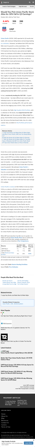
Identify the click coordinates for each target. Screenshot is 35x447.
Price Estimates (13, 267)
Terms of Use (5, 427)
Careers (4, 425)
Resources (4, 420)
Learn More (28, 443)
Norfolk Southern (18, 304)
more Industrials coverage (27, 387)
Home (3, 414)
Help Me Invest (23, 6)
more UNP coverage (28, 385)
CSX (12, 304)
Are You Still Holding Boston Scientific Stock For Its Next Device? (24, 282)
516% (29, 253)
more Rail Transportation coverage (24, 388)
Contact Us (5, 423)
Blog (2, 418)
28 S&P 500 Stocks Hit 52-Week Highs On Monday (15, 137)
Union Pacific (6, 304)
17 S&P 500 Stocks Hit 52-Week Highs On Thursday (16, 139)
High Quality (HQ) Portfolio (22, 110)
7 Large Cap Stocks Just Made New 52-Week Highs (16, 132)
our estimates (5, 43)
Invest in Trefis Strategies (9, 6)
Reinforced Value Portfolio (7, 253)
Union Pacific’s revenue (8, 186)
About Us (4, 416)
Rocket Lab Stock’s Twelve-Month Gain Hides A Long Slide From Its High (9, 282)
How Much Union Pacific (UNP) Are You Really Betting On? (22, 403)
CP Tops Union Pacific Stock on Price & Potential (15, 142)
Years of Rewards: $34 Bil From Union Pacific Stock (16, 141)
